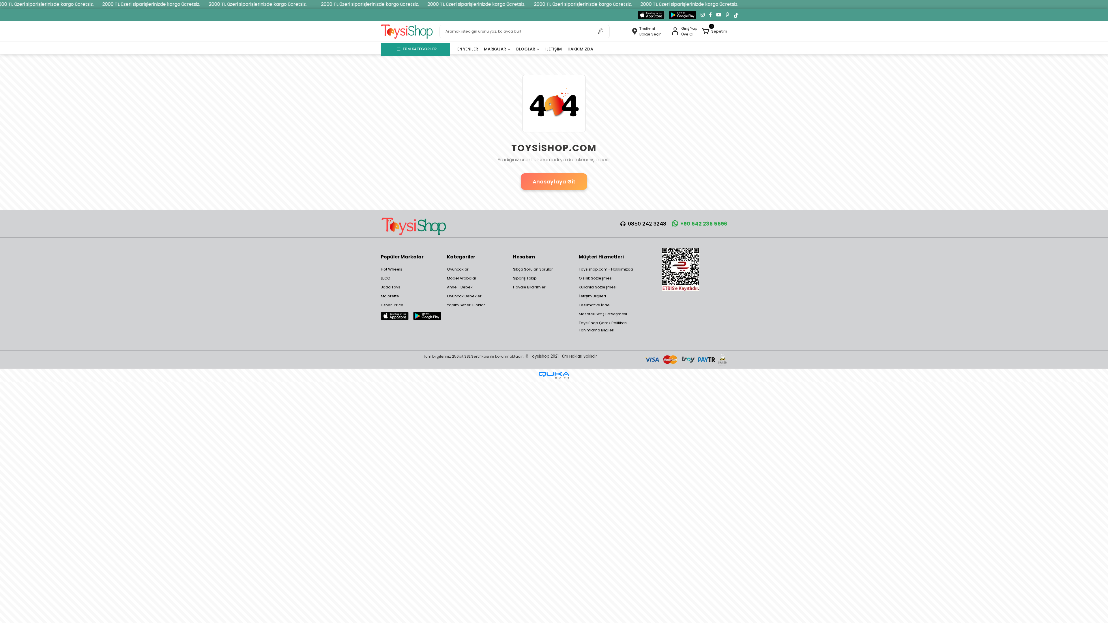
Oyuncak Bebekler (464, 296)
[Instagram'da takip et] (703, 15)
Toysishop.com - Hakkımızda (606, 269)
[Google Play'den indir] (682, 15)
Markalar (495, 49)
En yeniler (467, 49)
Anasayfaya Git (554, 181)
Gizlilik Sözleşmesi (596, 278)
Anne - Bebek (460, 287)
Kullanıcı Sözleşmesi (598, 287)
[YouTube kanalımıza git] (718, 15)
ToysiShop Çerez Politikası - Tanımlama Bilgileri (604, 326)
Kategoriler (461, 257)
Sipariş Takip (525, 278)
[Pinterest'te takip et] (727, 15)
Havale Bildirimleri (529, 287)
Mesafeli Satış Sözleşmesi (603, 314)
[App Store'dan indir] (651, 15)
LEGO (385, 278)
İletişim (553, 49)
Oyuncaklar (458, 269)
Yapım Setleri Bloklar (466, 305)
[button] (714, 31)
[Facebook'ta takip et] (710, 15)
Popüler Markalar (402, 257)
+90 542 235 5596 (703, 223)
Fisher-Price (392, 305)
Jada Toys (390, 287)
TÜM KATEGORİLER (420, 49)
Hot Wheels (391, 269)
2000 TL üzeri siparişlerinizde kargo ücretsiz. (128, 4)
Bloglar (526, 49)
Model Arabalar (461, 278)
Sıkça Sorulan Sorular (533, 269)
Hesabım (524, 257)
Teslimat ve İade (594, 305)
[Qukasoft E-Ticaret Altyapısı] (554, 375)
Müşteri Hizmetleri (601, 257)
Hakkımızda (580, 49)
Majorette (390, 296)
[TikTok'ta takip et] (736, 15)
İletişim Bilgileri (592, 296)
